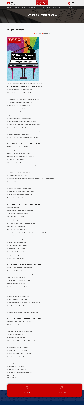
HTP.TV (23, 7)
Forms (48, 7)
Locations (17, 7)
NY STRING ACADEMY (40, 403)
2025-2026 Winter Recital (12, 377)
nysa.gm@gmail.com (15, 3)
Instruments (31, 7)
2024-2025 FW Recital (11, 375)
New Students (41, 7)
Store (54, 7)
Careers (61, 7)
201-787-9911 (74, 3)
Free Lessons (69, 7)
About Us (9, 7)
